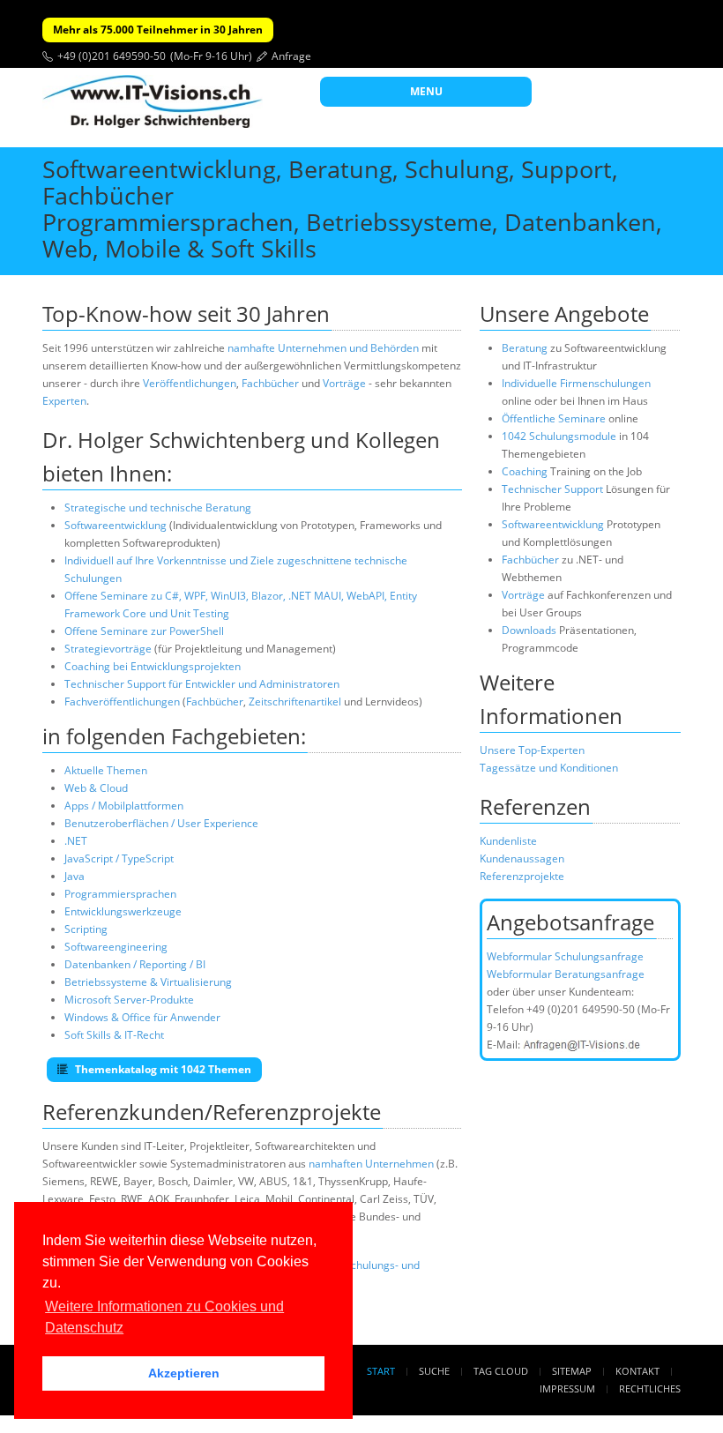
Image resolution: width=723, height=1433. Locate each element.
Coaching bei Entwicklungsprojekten (152, 666)
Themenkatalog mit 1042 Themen (161, 1069)
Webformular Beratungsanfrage (566, 974)
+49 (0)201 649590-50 (111, 56)
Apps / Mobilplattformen (123, 805)
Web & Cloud (96, 787)
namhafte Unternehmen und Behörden (323, 347)
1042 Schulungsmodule (560, 436)
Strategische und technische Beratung (157, 507)
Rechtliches (650, 1388)
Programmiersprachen (120, 893)
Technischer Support (552, 488)
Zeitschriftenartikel (295, 701)
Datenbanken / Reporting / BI (134, 964)
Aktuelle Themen (105, 770)
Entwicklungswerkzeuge (123, 911)
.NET (75, 840)
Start (381, 1370)
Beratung (525, 347)
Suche (434, 1370)
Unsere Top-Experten (532, 750)
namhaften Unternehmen (371, 1163)
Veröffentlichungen (189, 383)
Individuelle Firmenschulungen (576, 383)
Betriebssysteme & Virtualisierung (148, 981)
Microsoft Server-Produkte (129, 999)
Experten (64, 400)
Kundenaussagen (522, 858)
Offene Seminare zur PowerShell (144, 630)
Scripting (86, 929)
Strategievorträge (108, 648)
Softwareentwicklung (115, 525)
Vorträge (344, 383)
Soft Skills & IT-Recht (114, 1034)
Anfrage (291, 56)
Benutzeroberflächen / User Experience (161, 823)
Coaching (525, 471)
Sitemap (572, 1370)
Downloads (529, 630)
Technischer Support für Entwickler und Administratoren (201, 683)
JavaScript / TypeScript (119, 858)
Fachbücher (270, 383)
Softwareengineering (116, 946)
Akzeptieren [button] (184, 1373)
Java (74, 876)
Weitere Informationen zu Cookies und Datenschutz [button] (164, 1317)
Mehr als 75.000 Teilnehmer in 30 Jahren (158, 29)
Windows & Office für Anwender (142, 1017)
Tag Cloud (500, 1370)
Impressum (567, 1388)
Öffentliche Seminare (554, 418)
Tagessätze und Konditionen (549, 767)
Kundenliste (508, 840)
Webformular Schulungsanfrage (565, 956)
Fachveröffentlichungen (123, 701)
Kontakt (637, 1370)
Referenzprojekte (522, 876)
